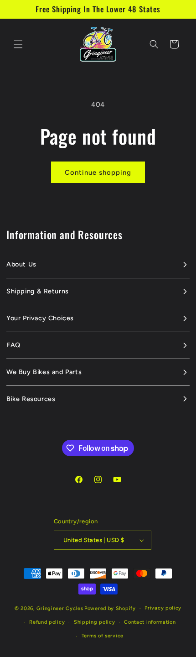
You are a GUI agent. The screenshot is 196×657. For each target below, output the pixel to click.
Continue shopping (98, 172)
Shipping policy (94, 622)
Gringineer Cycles (59, 608)
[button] (18, 44)
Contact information (149, 622)
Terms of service (103, 636)
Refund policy (47, 622)
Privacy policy (162, 608)
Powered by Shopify (110, 608)
